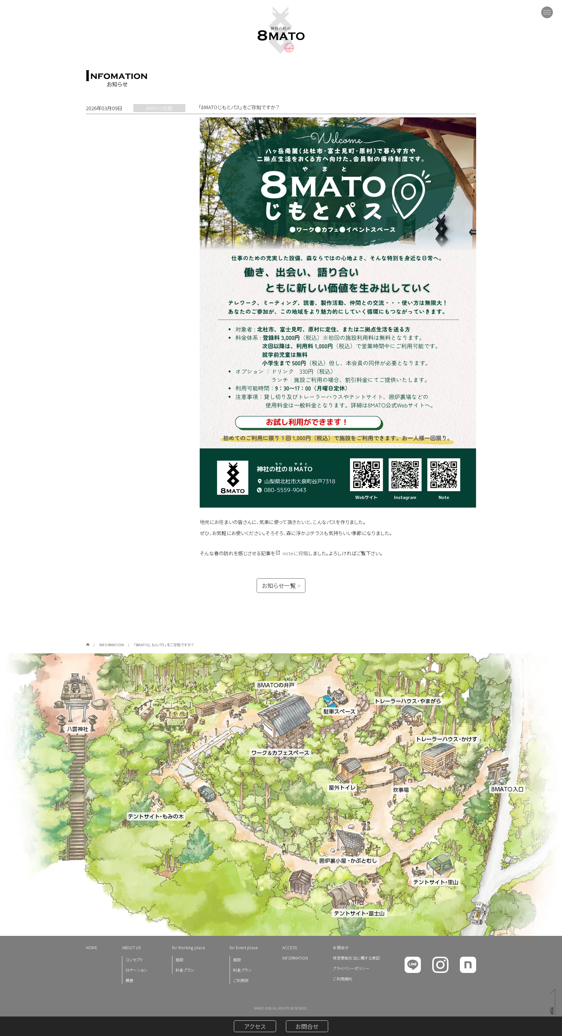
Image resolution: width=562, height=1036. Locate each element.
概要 (129, 980)
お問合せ (341, 947)
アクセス (255, 1026)
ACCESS (289, 947)
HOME (91, 947)
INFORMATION (295, 958)
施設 (179, 959)
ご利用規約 (342, 978)
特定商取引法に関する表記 (356, 958)
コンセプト (134, 959)
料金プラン (185, 970)
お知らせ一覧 (281, 585)
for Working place (188, 947)
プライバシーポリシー (351, 968)
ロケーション (136, 970)
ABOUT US (131, 947)
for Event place (244, 947)
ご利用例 (241, 980)
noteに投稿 (295, 553)
